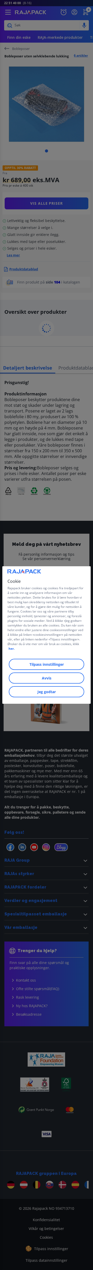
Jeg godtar (46, 691)
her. (11, 648)
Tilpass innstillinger (46, 664)
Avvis (46, 678)
